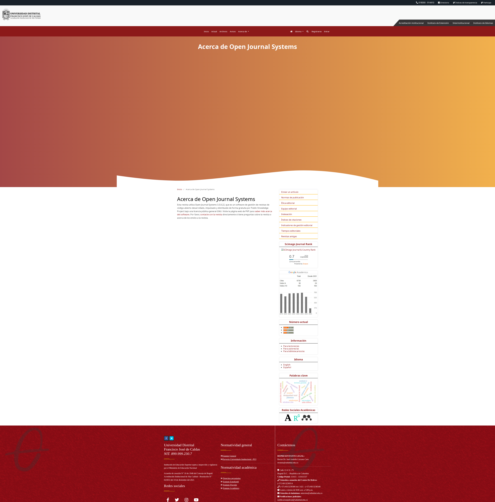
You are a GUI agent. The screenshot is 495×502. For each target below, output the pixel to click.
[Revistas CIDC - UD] (290, 31)
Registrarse (316, 31)
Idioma (298, 31)
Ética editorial (288, 203)
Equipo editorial (289, 208)
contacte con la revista (211, 214)
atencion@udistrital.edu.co (301, 493)
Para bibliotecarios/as (294, 351)
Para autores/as (291, 348)
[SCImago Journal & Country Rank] (298, 249)
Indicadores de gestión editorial (296, 225)
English (286, 364)
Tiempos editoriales (290, 230)
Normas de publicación (292, 197)
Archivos (223, 31)
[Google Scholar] (298, 292)
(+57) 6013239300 (287, 487)
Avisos (233, 31)
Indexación (286, 214)
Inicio (206, 31)
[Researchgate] (296, 417)
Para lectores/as (291, 346)
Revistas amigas (289, 236)
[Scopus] (298, 259)
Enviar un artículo (289, 192)
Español (287, 367)
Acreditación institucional (411, 23)
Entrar (326, 31)
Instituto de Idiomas (483, 23)
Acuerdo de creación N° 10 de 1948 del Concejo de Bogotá (188, 473)
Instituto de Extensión (438, 23)
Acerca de (242, 31)
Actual (214, 31)
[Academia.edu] (288, 417)
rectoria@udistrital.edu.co (287, 463)
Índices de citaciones (291, 219)
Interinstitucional (461, 23)
